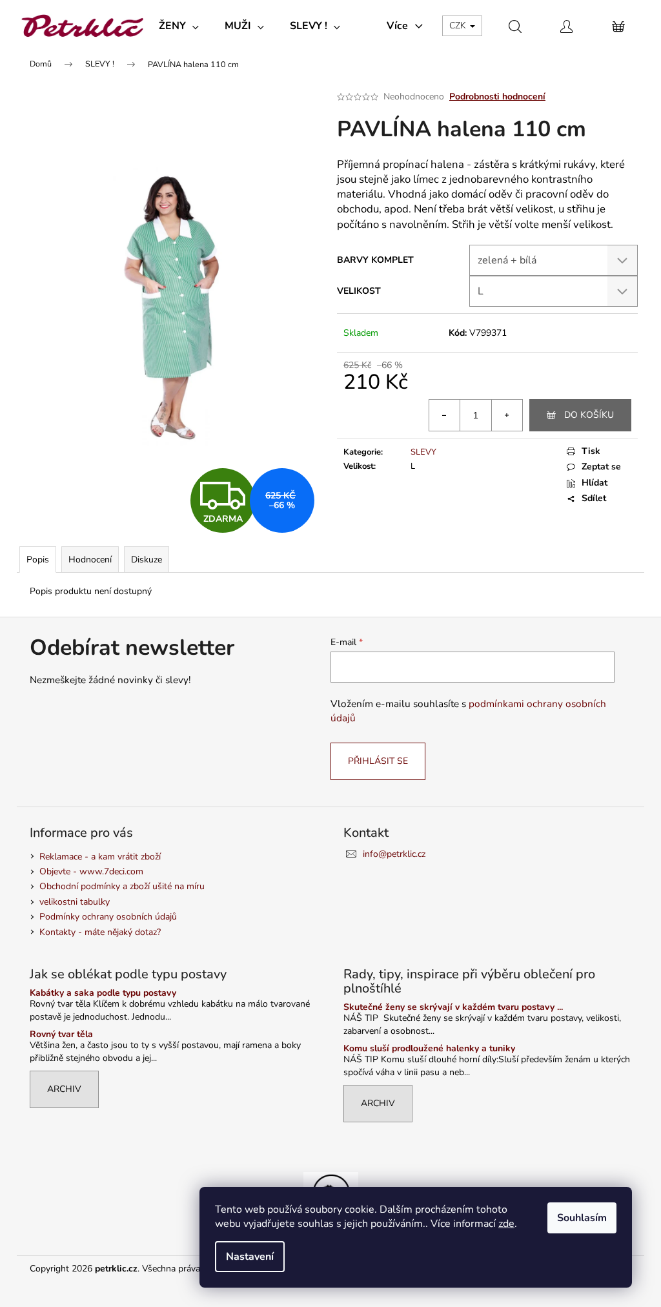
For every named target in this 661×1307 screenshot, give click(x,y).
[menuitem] (179, 26)
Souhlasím (582, 1218)
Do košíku (589, 415)
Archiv (64, 1089)
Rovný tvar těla (61, 1034)
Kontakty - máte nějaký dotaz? (100, 932)
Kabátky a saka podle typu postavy (103, 993)
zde (506, 1224)
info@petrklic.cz (394, 854)
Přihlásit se (378, 761)
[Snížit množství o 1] (444, 415)
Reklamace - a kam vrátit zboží (100, 856)
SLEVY (423, 452)
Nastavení (250, 1257)
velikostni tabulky (74, 902)
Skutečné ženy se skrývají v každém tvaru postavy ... (453, 1007)
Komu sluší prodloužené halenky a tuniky (429, 1048)
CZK (459, 25)
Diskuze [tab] (146, 559)
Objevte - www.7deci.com (91, 871)
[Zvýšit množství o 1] (506, 415)
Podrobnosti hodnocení (497, 96)
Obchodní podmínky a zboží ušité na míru (122, 886)
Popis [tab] (37, 559)
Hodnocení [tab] (90, 559)
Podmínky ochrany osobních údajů (108, 917)
